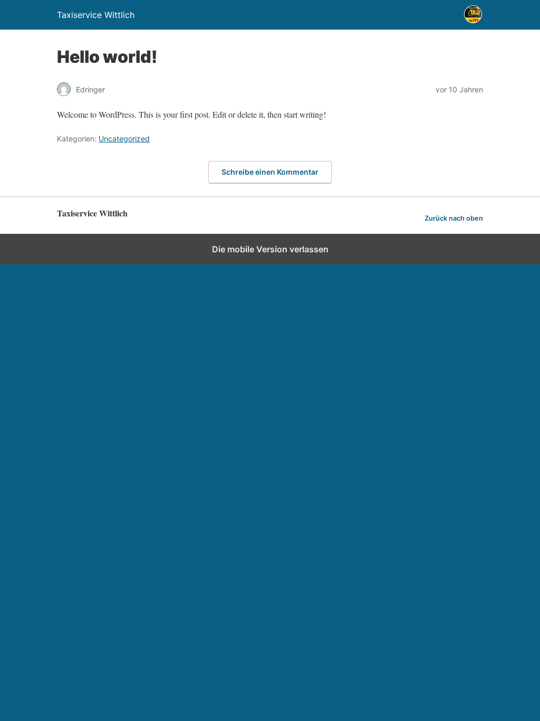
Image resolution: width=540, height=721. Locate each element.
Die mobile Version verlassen (270, 249)
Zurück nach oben (454, 218)
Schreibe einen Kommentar (270, 171)
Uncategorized (124, 138)
